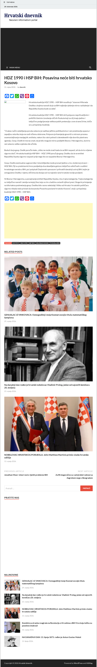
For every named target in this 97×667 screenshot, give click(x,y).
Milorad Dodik (42, 243)
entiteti (16, 243)
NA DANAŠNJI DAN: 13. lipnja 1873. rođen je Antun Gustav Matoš (51, 637)
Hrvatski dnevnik (25, 663)
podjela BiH (55, 243)
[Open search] (90, 67)
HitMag (89, 663)
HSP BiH (32, 243)
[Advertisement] (48, 45)
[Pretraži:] (48, 488)
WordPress (78, 663)
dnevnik (23, 87)
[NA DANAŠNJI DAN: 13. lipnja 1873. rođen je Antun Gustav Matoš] (12, 637)
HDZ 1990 (23, 243)
